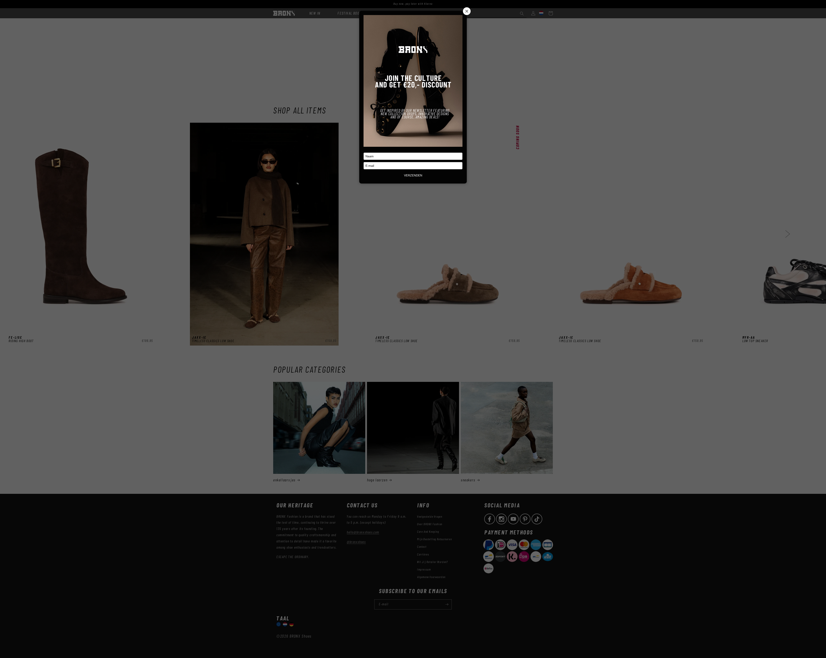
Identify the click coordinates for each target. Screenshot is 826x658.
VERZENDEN (413, 175)
